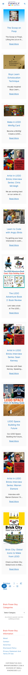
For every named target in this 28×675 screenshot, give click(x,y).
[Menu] (3, 4)
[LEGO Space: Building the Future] (14, 400)
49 (10, 586)
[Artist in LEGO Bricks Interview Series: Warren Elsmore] (14, 462)
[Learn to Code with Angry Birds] (14, 217)
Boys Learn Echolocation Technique (14, 77)
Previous (6, 583)
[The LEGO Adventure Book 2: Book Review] (14, 272)
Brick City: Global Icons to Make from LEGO (14, 553)
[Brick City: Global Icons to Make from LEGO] (14, 528)
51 (17, 586)
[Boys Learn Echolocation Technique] (14, 62)
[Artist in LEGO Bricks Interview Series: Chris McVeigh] (14, 159)
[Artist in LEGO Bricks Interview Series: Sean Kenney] (14, 334)
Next (5, 589)
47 (21, 583)
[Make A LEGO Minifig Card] (14, 111)
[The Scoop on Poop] (14, 15)
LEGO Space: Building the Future (14, 425)
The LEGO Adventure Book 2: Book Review (14, 296)
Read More (14, 44)
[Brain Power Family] (14, 4)
